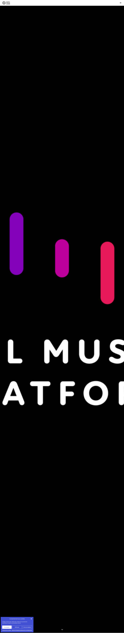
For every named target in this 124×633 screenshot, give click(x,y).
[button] (31, 619)
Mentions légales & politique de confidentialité (22, 630)
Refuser (17, 627)
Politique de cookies (6, 630)
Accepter (7, 627)
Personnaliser (27, 627)
